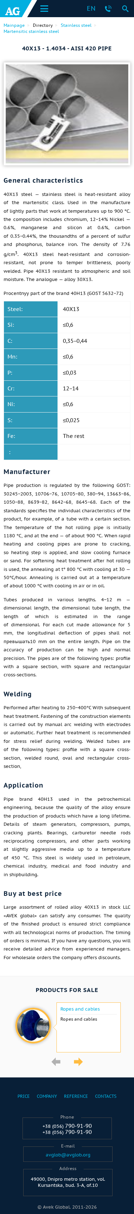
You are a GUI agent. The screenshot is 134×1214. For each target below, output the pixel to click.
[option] (67, 1027)
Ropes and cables (80, 1009)
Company (47, 1096)
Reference (76, 1096)
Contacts (105, 1096)
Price (24, 1096)
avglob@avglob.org (68, 1155)
